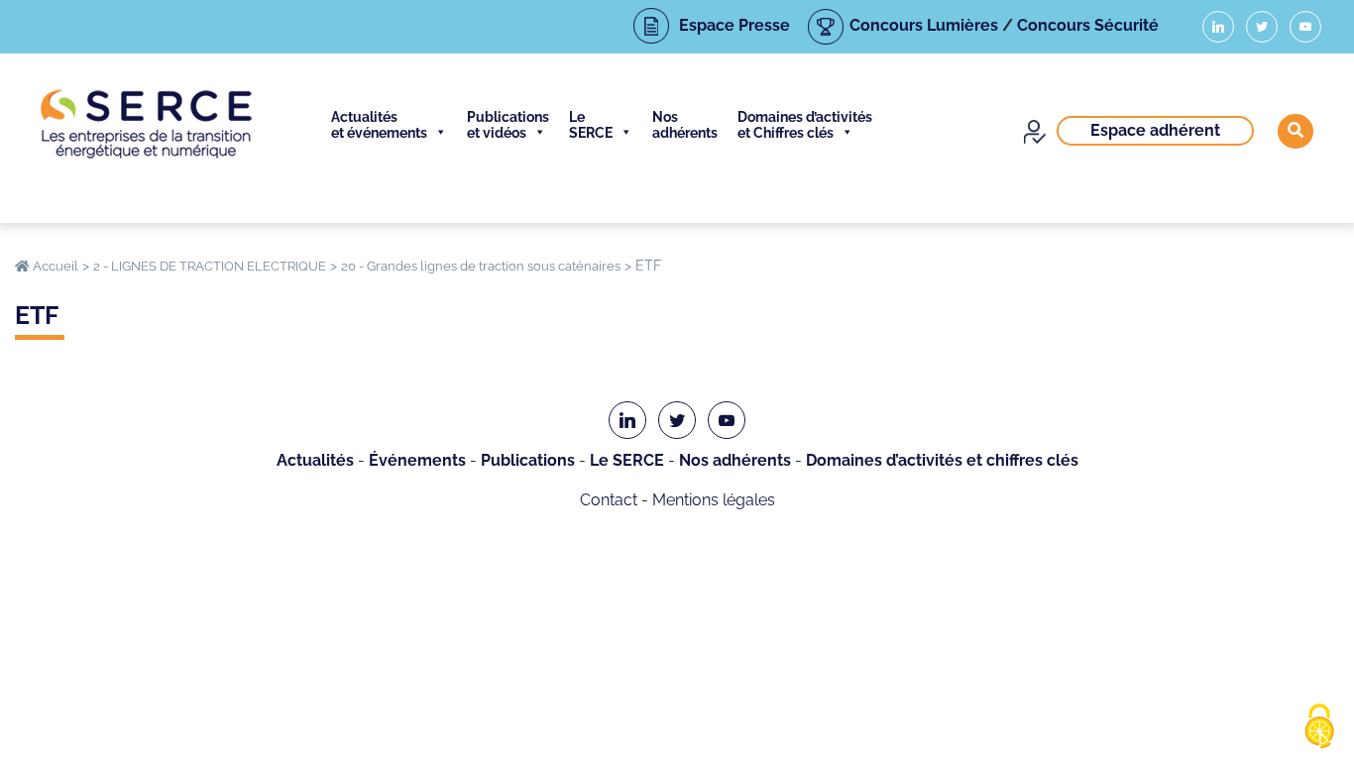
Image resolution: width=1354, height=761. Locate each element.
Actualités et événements (379, 125)
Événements (417, 460)
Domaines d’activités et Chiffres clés (804, 125)
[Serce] (146, 124)
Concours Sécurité (1088, 25)
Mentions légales (713, 499)
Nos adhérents (685, 125)
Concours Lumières (923, 25)
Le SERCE (591, 125)
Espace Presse (734, 25)
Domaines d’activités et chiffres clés (942, 460)
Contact (608, 499)
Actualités (315, 460)
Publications (528, 460)
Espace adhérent (1155, 130)
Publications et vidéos (508, 125)
